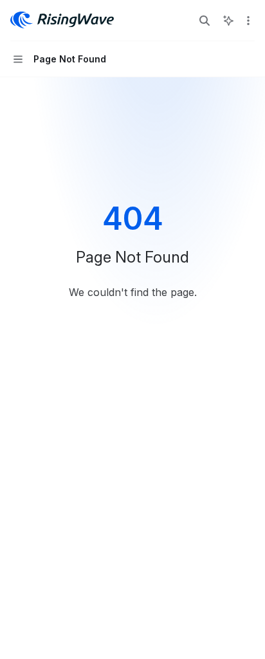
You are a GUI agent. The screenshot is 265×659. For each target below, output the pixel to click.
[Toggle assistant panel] (228, 20)
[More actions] (248, 21)
